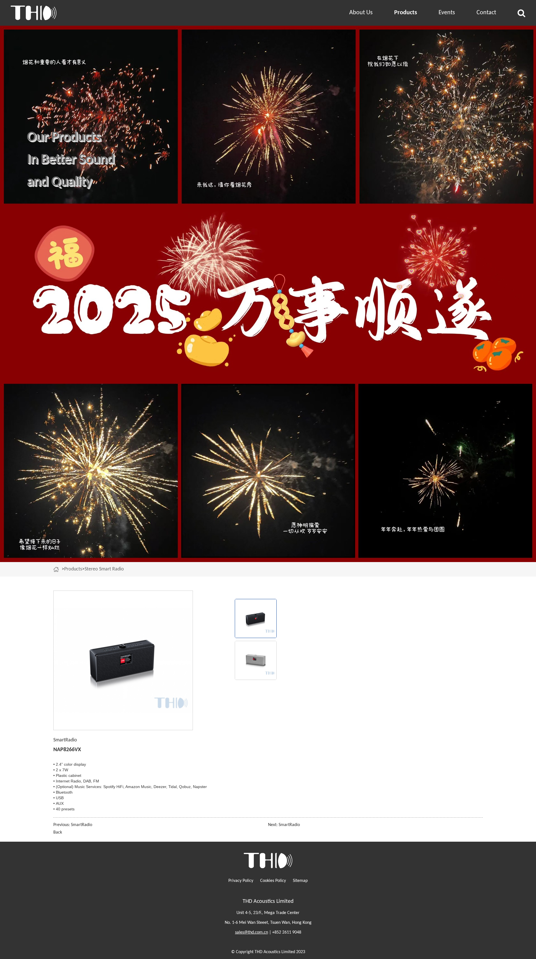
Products (405, 12)
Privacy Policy (240, 881)
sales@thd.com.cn (251, 932)
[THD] (80, 13)
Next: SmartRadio (284, 825)
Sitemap (300, 881)
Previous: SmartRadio (72, 825)
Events (447, 12)
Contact (486, 12)
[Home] (57, 569)
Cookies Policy (273, 881)
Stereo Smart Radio (104, 569)
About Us (361, 12)
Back (57, 832)
